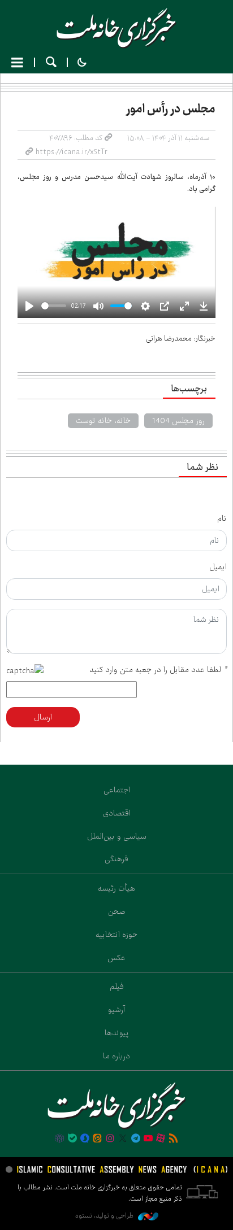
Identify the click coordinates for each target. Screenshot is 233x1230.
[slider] (53, 305)
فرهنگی (116, 859)
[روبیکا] (59, 1139)
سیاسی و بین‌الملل (116, 836)
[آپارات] (160, 1139)
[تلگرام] (135, 1139)
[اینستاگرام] (110, 1139)
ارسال (43, 717)
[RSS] (173, 1139)
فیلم (117, 987)
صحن (117, 911)
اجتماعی (116, 790)
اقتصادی (117, 813)
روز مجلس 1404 (178, 420)
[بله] (72, 1139)
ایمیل (218, 567)
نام (222, 518)
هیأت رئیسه (116, 888)
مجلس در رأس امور (170, 109)
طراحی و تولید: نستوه (105, 1216)
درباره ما (116, 1056)
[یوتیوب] (148, 1139)
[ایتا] (97, 1139)
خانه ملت (116, 28)
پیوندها (117, 1033)
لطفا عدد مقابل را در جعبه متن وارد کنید (158, 670)
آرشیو (116, 1010)
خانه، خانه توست (103, 420)
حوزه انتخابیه (116, 935)
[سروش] (85, 1139)
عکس (116, 958)
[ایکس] (122, 1139)
